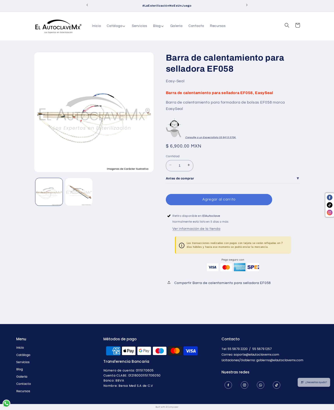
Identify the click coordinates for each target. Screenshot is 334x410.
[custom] (228, 385)
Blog (19, 369)
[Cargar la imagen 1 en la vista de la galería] (49, 192)
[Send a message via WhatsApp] (6, 403)
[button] (116, 26)
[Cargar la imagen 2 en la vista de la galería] (79, 192)
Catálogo (23, 355)
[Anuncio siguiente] (247, 6)
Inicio (20, 348)
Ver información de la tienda (196, 229)
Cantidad (173, 156)
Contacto (23, 384)
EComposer (172, 407)
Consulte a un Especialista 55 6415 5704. (210, 137)
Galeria (21, 377)
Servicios (23, 362)
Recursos (23, 391)
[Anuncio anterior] (87, 6)
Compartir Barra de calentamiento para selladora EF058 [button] (222, 283)
